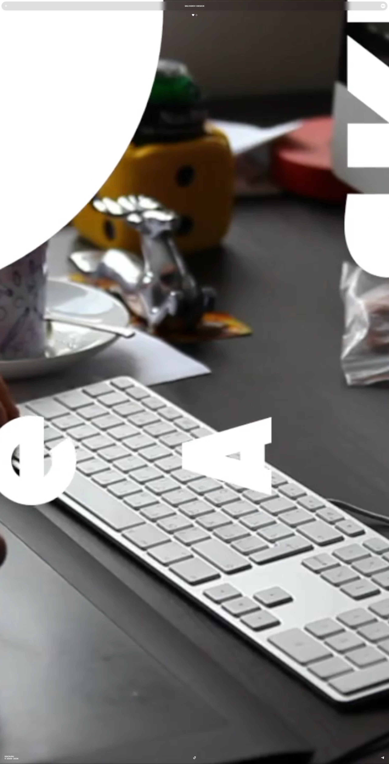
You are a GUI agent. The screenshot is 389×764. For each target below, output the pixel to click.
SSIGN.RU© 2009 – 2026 (11, 757)
